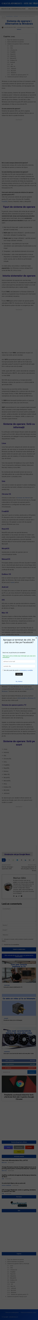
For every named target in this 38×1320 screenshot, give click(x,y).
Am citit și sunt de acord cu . (18, 670)
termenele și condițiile (26, 670)
